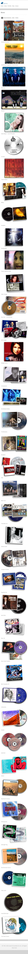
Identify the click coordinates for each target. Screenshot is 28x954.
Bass (13, 17)
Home (2, 6)
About (5, 6)
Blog (13, 6)
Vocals (17, 17)
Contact (17, 6)
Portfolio (9, 6)
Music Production (7, 17)
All (2, 17)
